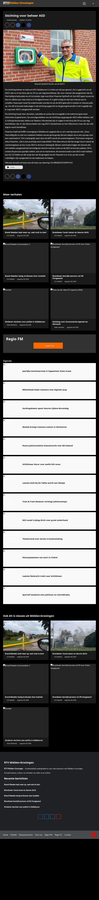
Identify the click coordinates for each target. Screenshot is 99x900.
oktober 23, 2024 (25, 20)
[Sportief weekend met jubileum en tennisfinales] (11, 595)
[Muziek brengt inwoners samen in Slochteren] (11, 427)
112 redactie (11, 235)
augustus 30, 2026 (23, 235)
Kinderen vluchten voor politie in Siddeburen (22, 807)
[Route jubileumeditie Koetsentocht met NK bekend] (11, 446)
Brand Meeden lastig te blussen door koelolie (25, 276)
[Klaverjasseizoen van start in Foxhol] (11, 558)
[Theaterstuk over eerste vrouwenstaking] (11, 539)
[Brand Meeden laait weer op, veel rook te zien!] (26, 214)
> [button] (93, 3)
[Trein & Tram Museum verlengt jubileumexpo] (11, 502)
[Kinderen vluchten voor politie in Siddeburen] (26, 303)
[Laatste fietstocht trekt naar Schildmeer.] (11, 576)
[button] (84, 3)
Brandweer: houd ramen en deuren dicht (70, 232)
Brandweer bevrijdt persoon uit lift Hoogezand (22, 801)
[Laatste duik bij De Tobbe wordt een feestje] (11, 483)
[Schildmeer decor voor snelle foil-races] (11, 465)
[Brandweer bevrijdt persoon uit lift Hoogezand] (73, 258)
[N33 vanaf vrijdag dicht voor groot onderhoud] (11, 521)
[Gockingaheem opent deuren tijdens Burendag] (11, 409)
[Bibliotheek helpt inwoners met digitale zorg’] (11, 390)
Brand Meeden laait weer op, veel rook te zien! (25, 232)
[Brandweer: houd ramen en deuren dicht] (73, 214)
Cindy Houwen (12, 20)
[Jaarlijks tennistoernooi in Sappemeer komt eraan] (11, 371)
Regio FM (48, 835)
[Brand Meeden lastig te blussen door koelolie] (26, 258)
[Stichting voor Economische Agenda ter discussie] (73, 303)
